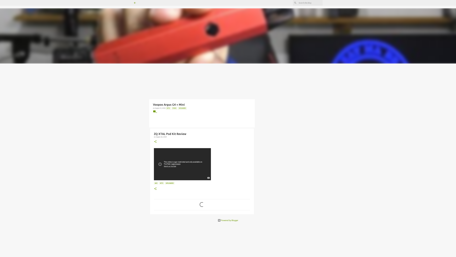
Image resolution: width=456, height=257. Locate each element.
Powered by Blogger (229, 220)
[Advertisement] (228, 81)
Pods (174, 108)
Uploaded (182, 108)
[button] (155, 141)
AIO (156, 183)
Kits (168, 108)
